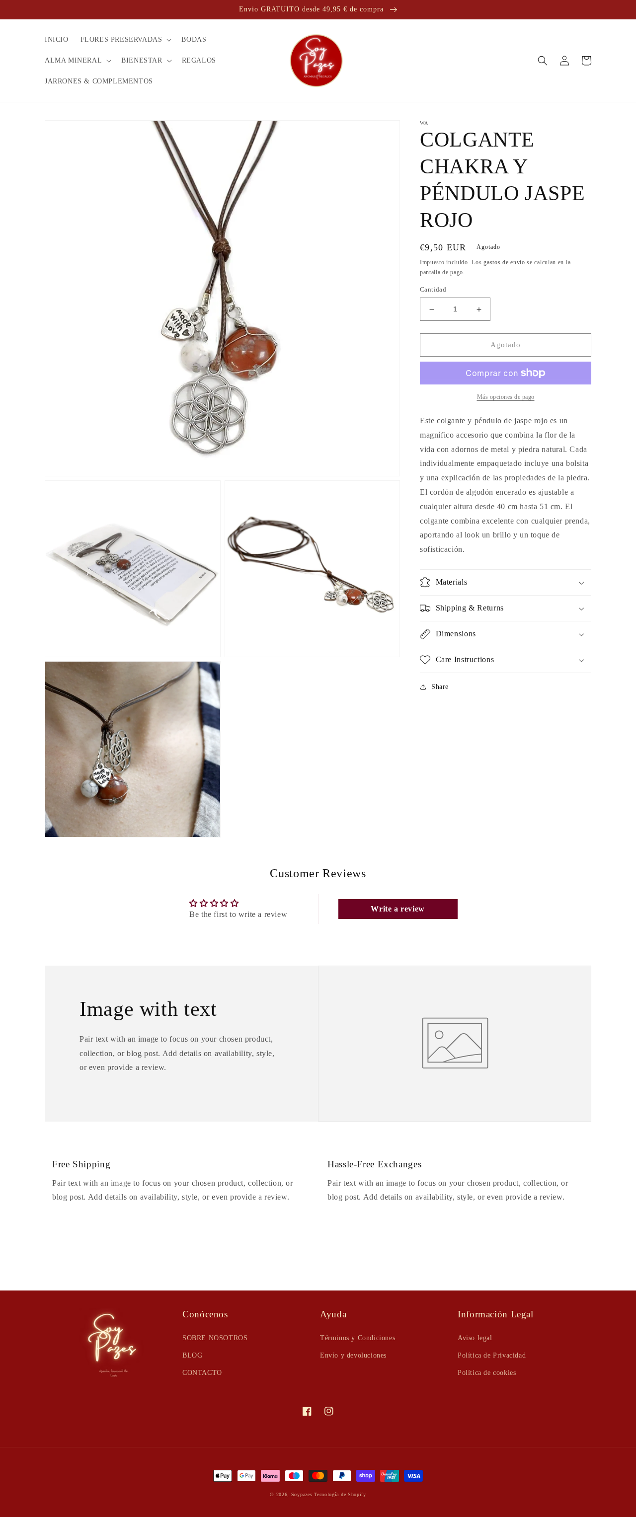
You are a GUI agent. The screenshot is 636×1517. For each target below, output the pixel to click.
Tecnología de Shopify (340, 1494)
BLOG (192, 1355)
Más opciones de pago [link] (506, 396)
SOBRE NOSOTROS (214, 1338)
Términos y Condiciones (357, 1338)
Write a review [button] (397, 909)
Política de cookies (487, 1372)
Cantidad (433, 290)
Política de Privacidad (492, 1355)
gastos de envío (504, 262)
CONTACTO (202, 1372)
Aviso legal (475, 1338)
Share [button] (440, 686)
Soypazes (302, 1494)
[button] (125, 39)
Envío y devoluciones (353, 1355)
